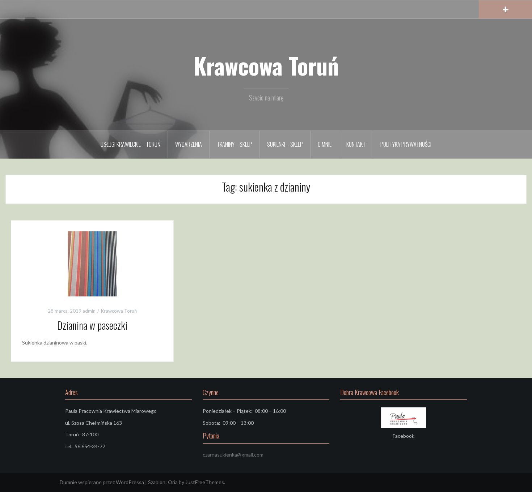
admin (89, 311)
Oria (173, 482)
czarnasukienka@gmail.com (233, 455)
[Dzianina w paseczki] (92, 263)
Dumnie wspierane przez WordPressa (102, 482)
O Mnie (325, 144)
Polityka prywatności (405, 144)
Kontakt (356, 144)
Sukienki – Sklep (285, 144)
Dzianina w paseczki (92, 325)
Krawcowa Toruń (266, 65)
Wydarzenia (188, 144)
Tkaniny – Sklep (234, 144)
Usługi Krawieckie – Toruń (130, 144)
